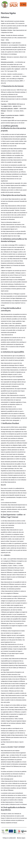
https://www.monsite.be (18, 30)
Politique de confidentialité (9, 838)
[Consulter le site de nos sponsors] (14, 831)
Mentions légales (21, 838)
